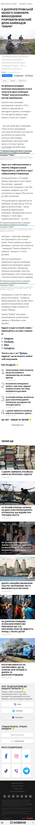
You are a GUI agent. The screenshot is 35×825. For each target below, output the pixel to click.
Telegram (8, 338)
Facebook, (9, 341)
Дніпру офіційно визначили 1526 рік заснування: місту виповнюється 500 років (16, 586)
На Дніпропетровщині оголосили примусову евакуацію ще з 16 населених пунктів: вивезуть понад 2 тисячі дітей (17, 626)
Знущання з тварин (26, 4)
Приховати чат (17, 425)
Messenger (19, 717)
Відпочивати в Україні (9, 4)
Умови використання (17, 783)
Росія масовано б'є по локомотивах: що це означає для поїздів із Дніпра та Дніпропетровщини (14, 669)
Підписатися (19, 741)
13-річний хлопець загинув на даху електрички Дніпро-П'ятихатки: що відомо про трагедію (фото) (17, 511)
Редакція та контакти (17, 786)
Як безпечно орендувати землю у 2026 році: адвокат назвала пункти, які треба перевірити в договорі (16, 546)
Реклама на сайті (17, 788)
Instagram (9, 348)
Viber (6, 344)
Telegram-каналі (18, 167)
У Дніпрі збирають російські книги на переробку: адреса (17, 473)
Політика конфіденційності (17, 791)
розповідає (6, 147)
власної (14, 94)
